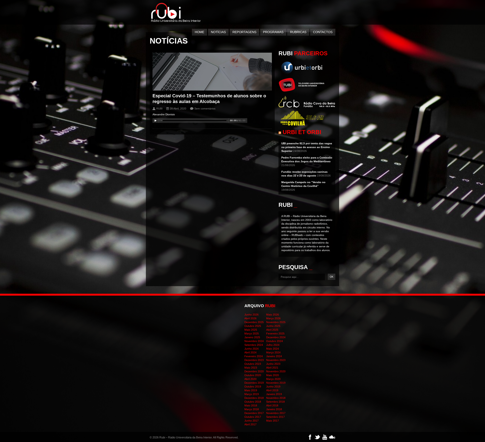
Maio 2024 (272, 348)
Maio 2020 (272, 375)
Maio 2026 (272, 314)
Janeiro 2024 (274, 356)
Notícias (218, 32)
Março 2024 (273, 352)
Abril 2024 (250, 352)
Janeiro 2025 (252, 337)
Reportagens (244, 32)
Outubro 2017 (252, 416)
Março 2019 (251, 394)
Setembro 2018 (275, 401)
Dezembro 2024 (276, 337)
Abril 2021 (272, 367)
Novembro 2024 (254, 341)
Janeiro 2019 (274, 394)
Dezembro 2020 (254, 371)
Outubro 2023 (252, 363)
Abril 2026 (250, 318)
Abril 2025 (272, 329)
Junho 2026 (251, 314)
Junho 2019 (273, 386)
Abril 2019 (272, 390)
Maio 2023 (250, 367)
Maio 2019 (250, 390)
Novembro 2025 (276, 322)
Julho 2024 (272, 344)
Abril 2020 (250, 378)
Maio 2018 (250, 405)
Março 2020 (273, 378)
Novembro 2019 (276, 382)
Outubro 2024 (274, 341)
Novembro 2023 (276, 360)
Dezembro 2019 (254, 382)
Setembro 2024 (253, 344)
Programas (273, 32)
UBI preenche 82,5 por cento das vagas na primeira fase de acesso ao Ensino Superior (306, 147)
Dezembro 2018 (254, 397)
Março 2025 (251, 333)
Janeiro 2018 (274, 409)
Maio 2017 (272, 420)
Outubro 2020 (252, 375)
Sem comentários (204, 108)
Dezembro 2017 (254, 413)
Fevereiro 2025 (275, 333)
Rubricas (298, 32)
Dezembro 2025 (254, 322)
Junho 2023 (273, 363)
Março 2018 (251, 409)
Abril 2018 (272, 405)
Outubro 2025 (252, 325)
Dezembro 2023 (254, 360)
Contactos (322, 32)
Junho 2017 (251, 420)
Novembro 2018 (276, 397)
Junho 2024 (251, 348)
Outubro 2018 (252, 401)
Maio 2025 (250, 329)
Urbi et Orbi (302, 132)
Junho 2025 (273, 325)
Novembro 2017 (276, 413)
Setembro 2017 (275, 416)
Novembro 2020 (276, 371)
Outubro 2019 (252, 386)
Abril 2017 (250, 424)
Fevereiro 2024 (253, 356)
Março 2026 (273, 318)
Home (199, 32)
